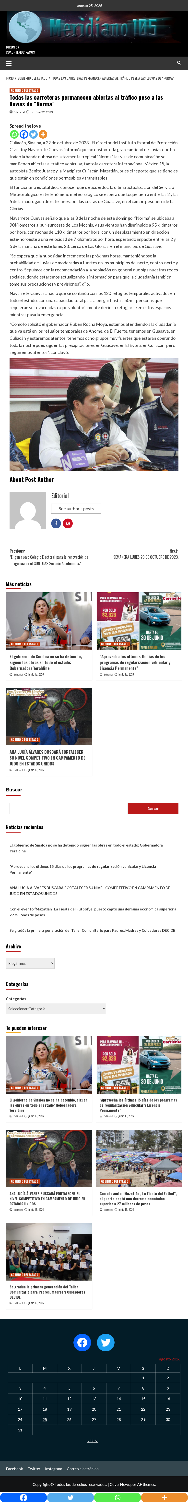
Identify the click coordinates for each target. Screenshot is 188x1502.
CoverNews (120, 1484)
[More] (43, 134)
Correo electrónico (83, 1468)
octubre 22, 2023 (42, 112)
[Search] (179, 62)
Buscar (14, 789)
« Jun (92, 1440)
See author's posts (76, 508)
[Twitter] (33, 134)
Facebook (14, 1468)
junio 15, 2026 (36, 674)
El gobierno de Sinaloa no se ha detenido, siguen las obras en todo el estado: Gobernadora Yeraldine (46, 662)
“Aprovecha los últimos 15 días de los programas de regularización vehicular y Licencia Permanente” (135, 662)
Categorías (16, 998)
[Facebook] (24, 134)
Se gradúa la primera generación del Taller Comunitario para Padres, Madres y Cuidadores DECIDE (92, 930)
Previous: (49, 557)
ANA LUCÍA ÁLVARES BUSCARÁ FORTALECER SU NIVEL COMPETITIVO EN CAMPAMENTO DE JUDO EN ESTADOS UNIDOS (47, 758)
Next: (145, 554)
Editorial (19, 112)
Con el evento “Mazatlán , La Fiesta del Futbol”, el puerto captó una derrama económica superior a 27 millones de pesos (93, 912)
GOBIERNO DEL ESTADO (24, 90)
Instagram (53, 1468)
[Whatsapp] (14, 134)
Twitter (34, 1468)
